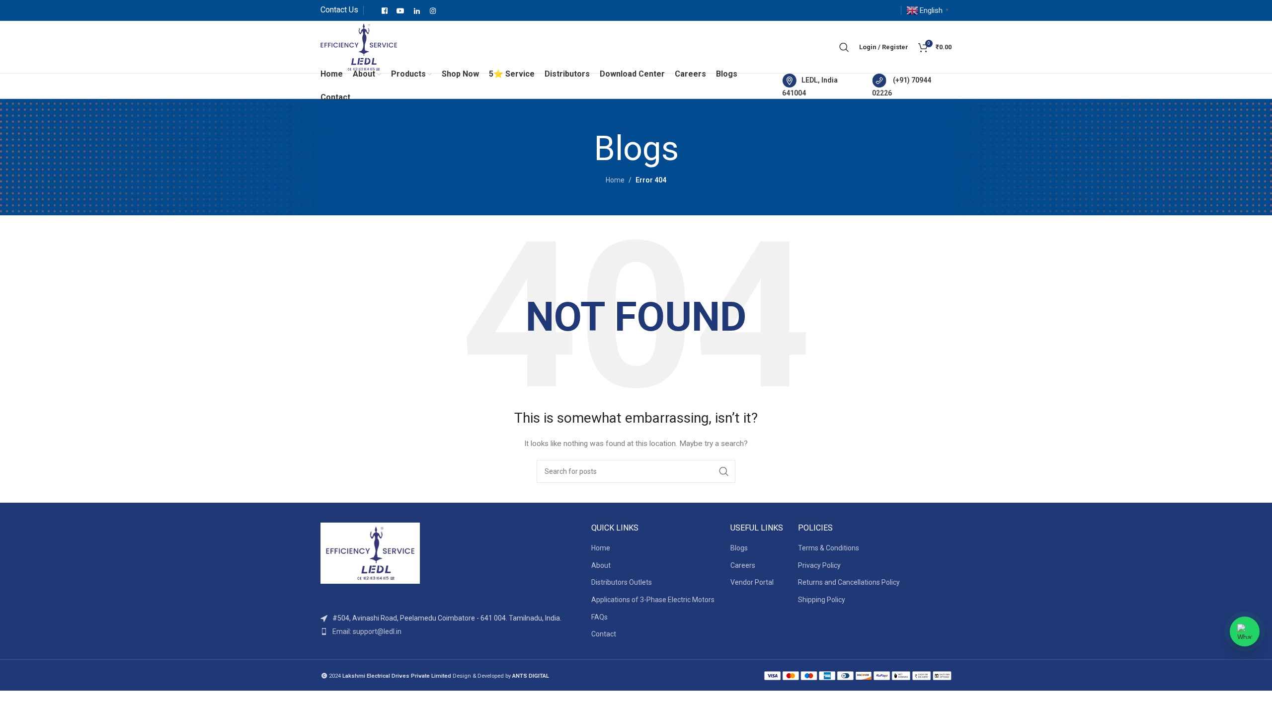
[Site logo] (358, 46)
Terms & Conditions (828, 548)
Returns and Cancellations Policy (849, 582)
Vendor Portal (752, 582)
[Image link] (370, 552)
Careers (742, 565)
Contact (603, 634)
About (601, 565)
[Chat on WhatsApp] (1245, 631)
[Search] (844, 47)
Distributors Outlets (621, 582)
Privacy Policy (819, 565)
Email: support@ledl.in (366, 631)
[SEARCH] (724, 471)
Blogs (739, 548)
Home (615, 180)
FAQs (599, 617)
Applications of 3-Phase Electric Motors (653, 600)
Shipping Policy (821, 600)
